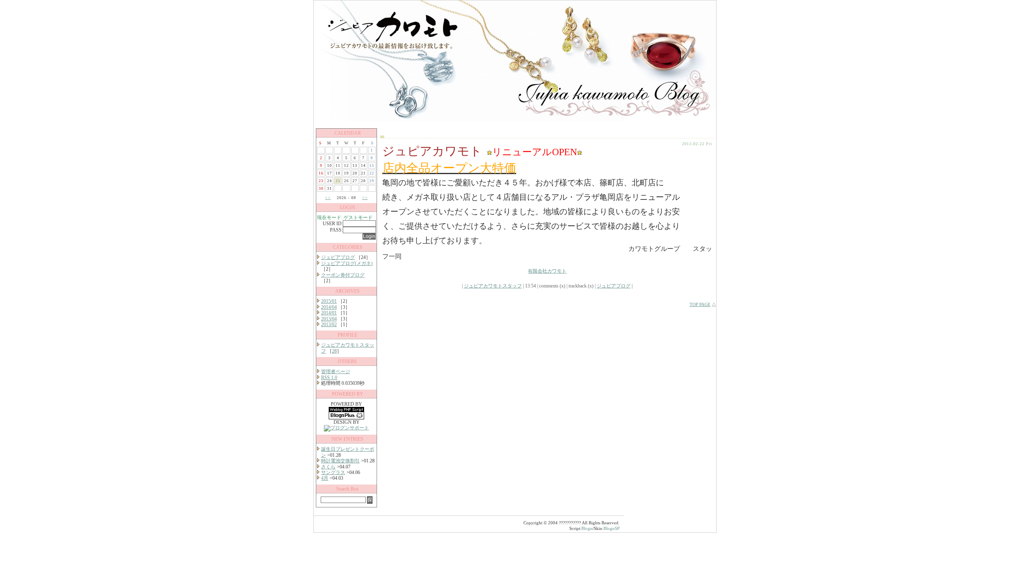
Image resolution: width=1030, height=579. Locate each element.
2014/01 (329, 313)
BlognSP (612, 528)
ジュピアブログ (338, 257)
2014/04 (329, 307)
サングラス (333, 472)
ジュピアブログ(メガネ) (347, 263)
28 (334, 351)
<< (328, 197)
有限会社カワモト (547, 271)
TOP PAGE (700, 304)
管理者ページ (335, 371)
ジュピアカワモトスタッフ (493, 286)
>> (365, 197)
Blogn (587, 528)
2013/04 (329, 319)
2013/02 (329, 324)
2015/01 (329, 301)
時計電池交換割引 (340, 461)
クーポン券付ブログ (343, 275)
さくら (328, 467)
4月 (324, 478)
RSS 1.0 (329, 377)
